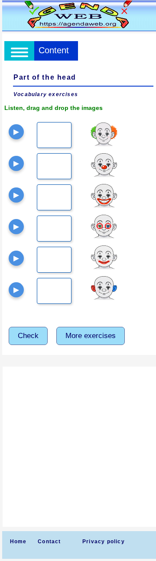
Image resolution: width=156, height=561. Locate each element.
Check (28, 336)
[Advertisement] (78, 447)
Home (18, 541)
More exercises (90, 336)
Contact (49, 541)
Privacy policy (103, 541)
